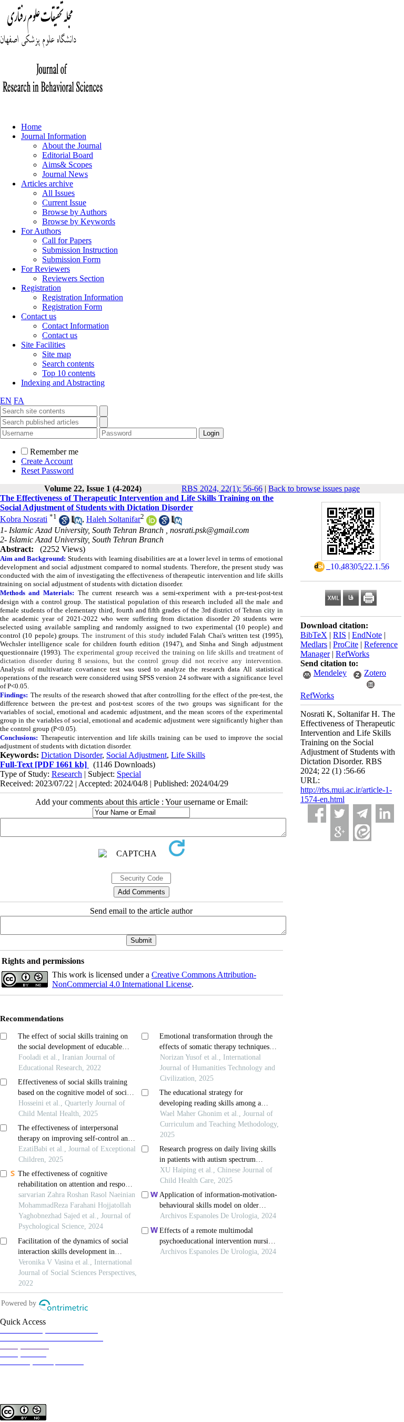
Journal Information (53, 136)
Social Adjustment (136, 754)
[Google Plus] (339, 832)
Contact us (38, 316)
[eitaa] (362, 832)
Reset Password (47, 470)
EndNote (367, 634)
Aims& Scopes (67, 164)
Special (129, 773)
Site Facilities (43, 344)
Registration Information (82, 297)
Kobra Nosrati (23, 519)
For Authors (41, 230)
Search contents (68, 363)
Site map (56, 354)
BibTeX (313, 634)
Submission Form (71, 259)
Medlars (313, 644)
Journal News (65, 174)
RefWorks (352, 653)
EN (6, 400)
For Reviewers (45, 268)
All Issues (58, 193)
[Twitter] (339, 813)
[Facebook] (317, 813)
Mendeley (330, 672)
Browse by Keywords (78, 221)
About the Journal (72, 145)
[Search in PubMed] (77, 522)
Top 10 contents (68, 373)
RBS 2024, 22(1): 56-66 (221, 488)
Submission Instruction (80, 249)
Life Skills (188, 754)
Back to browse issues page (314, 488)
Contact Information (75, 325)
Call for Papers (67, 240)
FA (19, 400)
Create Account (47, 461)
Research (67, 773)
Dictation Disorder (71, 754)
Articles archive (47, 183)
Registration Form (72, 306)
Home (31, 126)
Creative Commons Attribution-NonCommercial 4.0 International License (154, 979)
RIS (339, 634)
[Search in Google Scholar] (64, 522)
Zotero (375, 672)
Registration (41, 287)
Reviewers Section (73, 278)
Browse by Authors (74, 212)
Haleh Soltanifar (113, 519)
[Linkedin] (385, 813)
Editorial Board (67, 155)
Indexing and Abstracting (63, 382)
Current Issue (64, 202)
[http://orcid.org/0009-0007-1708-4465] (151, 522)
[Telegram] (362, 813)
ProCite (345, 644)
